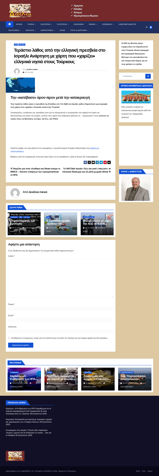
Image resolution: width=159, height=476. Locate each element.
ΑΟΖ (16, 44)
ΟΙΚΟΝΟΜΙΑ (79, 24)
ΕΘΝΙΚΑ (92, 24)
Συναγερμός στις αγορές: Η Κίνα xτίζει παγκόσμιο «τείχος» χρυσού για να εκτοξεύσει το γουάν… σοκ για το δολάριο (28, 432)
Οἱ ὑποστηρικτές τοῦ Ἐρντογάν (22, 222)
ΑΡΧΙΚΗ (19, 24)
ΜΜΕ (20, 217)
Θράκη (49, 372)
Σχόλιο (11, 256)
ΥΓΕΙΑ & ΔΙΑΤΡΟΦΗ (78, 30)
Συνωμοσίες (14, 372)
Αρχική (150, 471)
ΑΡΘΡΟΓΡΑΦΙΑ (47, 30)
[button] (147, 27)
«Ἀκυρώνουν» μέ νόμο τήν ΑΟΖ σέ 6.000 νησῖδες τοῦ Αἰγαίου (97, 223)
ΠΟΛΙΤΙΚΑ (30, 30)
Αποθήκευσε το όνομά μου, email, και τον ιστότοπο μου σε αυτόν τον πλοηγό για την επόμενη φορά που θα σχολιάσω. (59, 338)
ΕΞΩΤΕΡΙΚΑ (62, 24)
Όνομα (11, 304)
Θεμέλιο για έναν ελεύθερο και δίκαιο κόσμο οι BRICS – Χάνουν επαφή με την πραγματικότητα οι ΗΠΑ (35, 171)
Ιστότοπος (12, 327)
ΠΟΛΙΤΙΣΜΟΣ (14, 30)
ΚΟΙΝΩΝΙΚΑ (107, 24)
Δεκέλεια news (32, 69)
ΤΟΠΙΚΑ (31, 24)
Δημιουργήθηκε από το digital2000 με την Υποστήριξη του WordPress (29, 471)
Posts (144, 471)
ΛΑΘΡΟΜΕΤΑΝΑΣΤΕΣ (127, 24)
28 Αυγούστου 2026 (20, 383)
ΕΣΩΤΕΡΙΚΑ (46, 24)
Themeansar (71, 471)
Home (138, 471)
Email (11, 316)
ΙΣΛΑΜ (62, 30)
